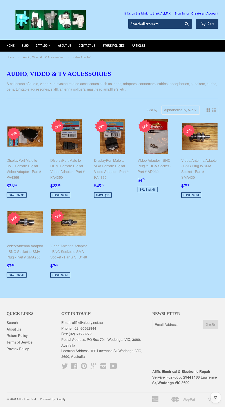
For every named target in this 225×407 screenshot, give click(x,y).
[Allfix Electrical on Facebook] (74, 367)
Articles (138, 45)
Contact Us (87, 45)
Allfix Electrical (26, 399)
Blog (25, 45)
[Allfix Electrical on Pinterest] (84, 367)
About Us (14, 329)
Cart (210, 23)
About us (64, 45)
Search (12, 322)
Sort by (152, 110)
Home (11, 45)
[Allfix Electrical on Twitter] (64, 367)
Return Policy (17, 335)
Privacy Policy (18, 348)
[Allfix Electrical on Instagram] (103, 367)
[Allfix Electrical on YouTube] (113, 367)
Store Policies (114, 45)
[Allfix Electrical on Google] (93, 367)
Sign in (180, 13)
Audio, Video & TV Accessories (43, 57)
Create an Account (204, 13)
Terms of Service (20, 342)
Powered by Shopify (52, 399)
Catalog (42, 45)
